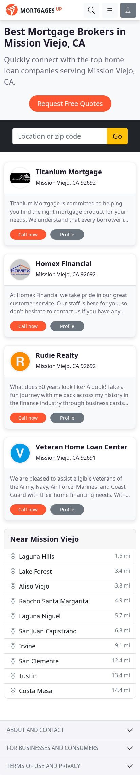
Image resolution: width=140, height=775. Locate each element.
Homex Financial (64, 263)
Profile (67, 234)
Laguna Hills (73, 556)
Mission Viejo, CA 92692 (66, 182)
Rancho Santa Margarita (73, 601)
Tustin (73, 675)
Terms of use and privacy (43, 766)
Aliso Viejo (73, 586)
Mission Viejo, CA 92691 (66, 458)
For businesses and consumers (52, 748)
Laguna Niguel (73, 616)
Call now (28, 234)
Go (117, 136)
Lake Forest (73, 571)
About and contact (35, 730)
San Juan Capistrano (73, 631)
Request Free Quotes (70, 103)
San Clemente (73, 660)
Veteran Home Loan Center (81, 446)
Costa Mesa (73, 690)
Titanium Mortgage (69, 171)
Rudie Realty (57, 355)
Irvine (73, 646)
